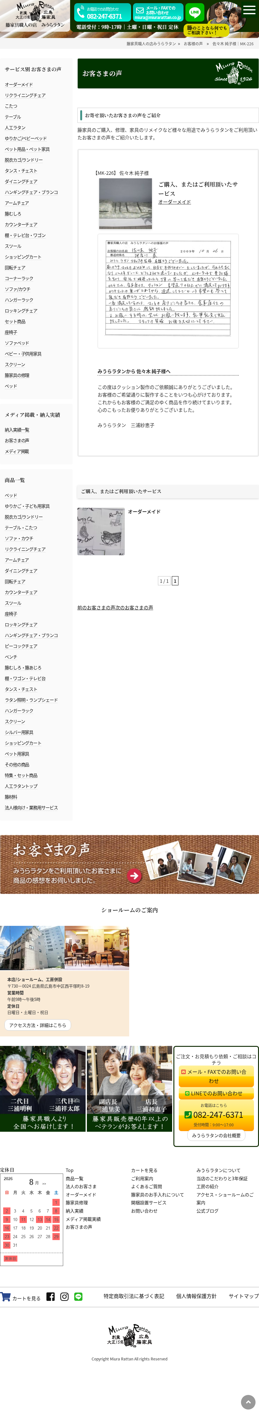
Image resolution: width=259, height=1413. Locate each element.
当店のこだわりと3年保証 (222, 1178)
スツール (13, 246)
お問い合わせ (144, 1210)
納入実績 (74, 1210)
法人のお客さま (81, 1186)
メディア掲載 (17, 451)
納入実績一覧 (17, 429)
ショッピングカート (23, 256)
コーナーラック (19, 278)
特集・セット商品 (21, 775)
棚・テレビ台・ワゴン (25, 235)
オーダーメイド (19, 84)
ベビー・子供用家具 (23, 353)
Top (70, 1170)
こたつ (11, 106)
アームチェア (17, 203)
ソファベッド (17, 343)
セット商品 (15, 321)
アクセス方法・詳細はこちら (37, 1025)
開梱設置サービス (148, 1202)
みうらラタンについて (218, 1170)
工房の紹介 (207, 1186)
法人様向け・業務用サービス (31, 807)
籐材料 (11, 796)
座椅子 (11, 332)
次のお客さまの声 (134, 607)
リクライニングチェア (25, 95)
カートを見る (144, 1170)
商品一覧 (74, 1178)
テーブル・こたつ (21, 527)
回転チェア (15, 267)
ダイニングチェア (21, 181)
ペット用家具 (17, 753)
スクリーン (15, 364)
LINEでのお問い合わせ (217, 1093)
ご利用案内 (142, 1178)
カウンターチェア (21, 224)
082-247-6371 (104, 13)
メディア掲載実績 (83, 1219)
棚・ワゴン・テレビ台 (25, 678)
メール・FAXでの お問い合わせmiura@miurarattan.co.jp (158, 12)
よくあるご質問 (146, 1186)
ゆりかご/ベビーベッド (26, 138)
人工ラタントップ (21, 786)
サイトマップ (244, 1296)
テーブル (13, 116)
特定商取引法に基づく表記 (134, 1296)
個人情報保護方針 (196, 1296)
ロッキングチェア (21, 310)
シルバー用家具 (19, 732)
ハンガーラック (19, 299)
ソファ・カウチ (19, 538)
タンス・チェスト (21, 170)
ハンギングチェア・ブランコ (31, 192)
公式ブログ (207, 1210)
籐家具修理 (77, 1202)
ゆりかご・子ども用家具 (27, 506)
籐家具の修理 (17, 375)
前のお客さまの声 (96, 607)
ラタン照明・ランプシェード (31, 700)
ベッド (11, 386)
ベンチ (11, 656)
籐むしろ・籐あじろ (23, 667)
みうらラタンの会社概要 (216, 1135)
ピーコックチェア (21, 646)
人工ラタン (15, 127)
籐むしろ (13, 213)
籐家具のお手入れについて (157, 1194)
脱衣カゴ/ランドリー (24, 159)
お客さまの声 (17, 440)
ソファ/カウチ (17, 289)
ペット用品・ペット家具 (27, 149)
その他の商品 (17, 764)
